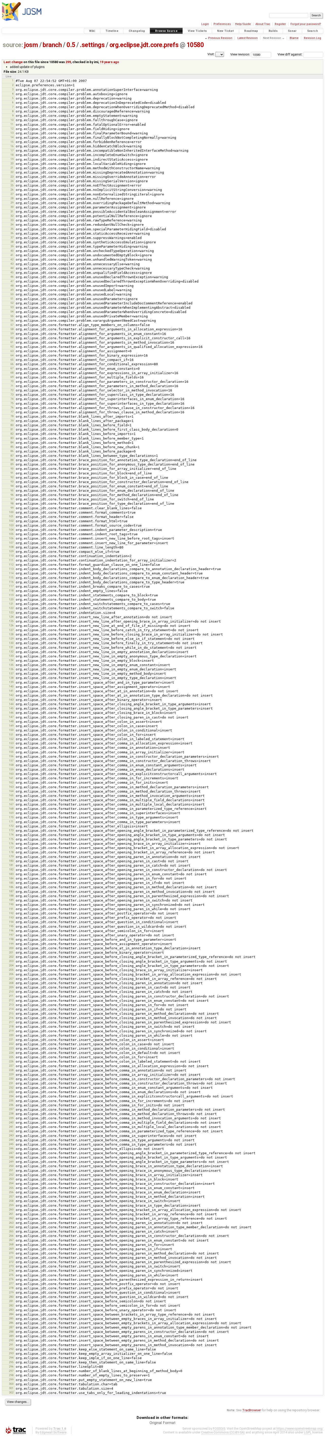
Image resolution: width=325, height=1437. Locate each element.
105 (11, 534)
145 (11, 708)
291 (11, 1344)
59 (11, 333)
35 (11, 229)
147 (11, 717)
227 (11, 1065)
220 (11, 1035)
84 (11, 442)
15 (11, 142)
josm (31, 45)
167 (11, 804)
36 (11, 233)
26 (11, 189)
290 (11, 1340)
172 (11, 826)
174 (11, 834)
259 (11, 1205)
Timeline (111, 31)
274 (11, 1270)
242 (11, 1131)
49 (11, 290)
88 (11, 460)
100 (11, 512)
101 (11, 516)
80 (11, 425)
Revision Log (312, 38)
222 (11, 1044)
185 (11, 882)
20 (11, 163)
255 (11, 1188)
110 (11, 555)
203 (11, 961)
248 (11, 1157)
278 (11, 1288)
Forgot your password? (305, 24)
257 (11, 1196)
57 (11, 325)
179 (11, 856)
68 (11, 372)
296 (11, 1366)
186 (11, 887)
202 (11, 957)
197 (11, 935)
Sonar (292, 31)
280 (11, 1297)
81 (11, 429)
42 (11, 259)
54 (11, 311)
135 (11, 665)
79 (11, 420)
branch (52, 45)
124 (11, 616)
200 (11, 948)
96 (11, 495)
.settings (92, 45)
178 (11, 852)
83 (11, 438)
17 (11, 150)
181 (11, 865)
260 (11, 1209)
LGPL (308, 1432)
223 (11, 1048)
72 (11, 390)
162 (11, 782)
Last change (13, 62)
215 (11, 1013)
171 (11, 821)
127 (11, 630)
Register (280, 24)
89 (11, 464)
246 (11, 1148)
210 (11, 991)
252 (11, 1174)
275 (11, 1275)
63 (11, 351)
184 (11, 878)
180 (11, 861)
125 (11, 621)
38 (11, 242)
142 (11, 695)
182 (11, 869)
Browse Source (166, 31)
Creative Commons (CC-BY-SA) (223, 1432)
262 (11, 1218)
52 (11, 303)
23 (11, 176)
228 (11, 1070)
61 (11, 342)
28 (11, 198)
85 (11, 446)
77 (11, 412)
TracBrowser (251, 1410)
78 (11, 416)
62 (11, 346)
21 (11, 168)
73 (11, 394)
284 (11, 1314)
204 (11, 965)
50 (11, 294)
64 (11, 355)
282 (11, 1305)
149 (11, 725)
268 (11, 1244)
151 (11, 734)
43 (11, 263)
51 (11, 298)
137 (11, 673)
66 (11, 364)
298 (11, 1375)
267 (11, 1240)
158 (11, 765)
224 (11, 1052)
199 (11, 944)
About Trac (262, 24)
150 (11, 730)
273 (11, 1266)
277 (11, 1283)
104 (11, 529)
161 (11, 778)
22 (11, 172)
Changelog (137, 31)
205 (11, 969)
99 (11, 508)
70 (11, 381)
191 (11, 909)
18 (11, 155)
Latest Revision (247, 38)
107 (11, 542)
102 (11, 521)
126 (11, 625)
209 (11, 987)
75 (11, 403)
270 (11, 1253)
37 (11, 237)
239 (11, 1118)
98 (11, 503)
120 (11, 599)
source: (13, 45)
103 (11, 525)
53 (11, 307)
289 (11, 1336)
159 (11, 769)
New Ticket (225, 31)
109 (11, 551)
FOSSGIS (219, 1428)
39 (11, 246)
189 (11, 900)
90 (11, 468)
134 (11, 660)
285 (11, 1318)
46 (11, 276)
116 (11, 582)
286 (11, 1323)
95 (11, 490)
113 (11, 569)
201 (11, 952)
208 (11, 983)
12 (11, 128)
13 (11, 133)
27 (11, 194)
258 (11, 1201)
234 (11, 1096)
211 (11, 996)
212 (11, 1000)
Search (312, 31)
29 (11, 202)
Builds (273, 31)
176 (11, 843)
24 (11, 181)
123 (11, 612)
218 (11, 1026)
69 (11, 377)
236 (11, 1105)
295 (11, 1362)
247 (11, 1153)
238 (11, 1113)
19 (11, 159)
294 (11, 1357)
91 (11, 473)
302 (11, 1392)
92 (11, 477)
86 (11, 451)
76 (11, 407)
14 (11, 137)
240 (11, 1122)
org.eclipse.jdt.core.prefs (143, 45)
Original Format (162, 1422)
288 (11, 1331)
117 (11, 586)
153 (11, 743)
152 (11, 739)
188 (11, 895)
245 (11, 1144)
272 (11, 1262)
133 (11, 656)
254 (11, 1183)
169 (11, 813)
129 (11, 638)
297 (11, 1371)
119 (11, 595)
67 (11, 368)
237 (11, 1109)
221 (11, 1039)
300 (11, 1384)
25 (11, 185)
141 (11, 691)
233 (11, 1092)
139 (11, 682)
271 (11, 1257)
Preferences (222, 24)
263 (11, 1222)
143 (11, 699)
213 (11, 1004)
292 (11, 1349)
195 (11, 926)
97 (11, 499)
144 (11, 704)
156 (11, 756)
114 (11, 573)
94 (11, 486)
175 (11, 839)
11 (11, 124)
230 (11, 1078)
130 (11, 643)
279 (11, 1292)
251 (11, 1170)
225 (11, 1057)
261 (11, 1214)
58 (11, 329)
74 (11, 399)
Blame (294, 38)
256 (11, 1192)
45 (11, 272)
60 (11, 338)
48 (11, 285)
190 (11, 904)
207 (11, 978)
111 (11, 560)
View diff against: (290, 54)
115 (11, 577)
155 (11, 752)
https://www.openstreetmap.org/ (300, 1428)
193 (11, 917)
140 (11, 686)
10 (11, 120)
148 (11, 721)
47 (11, 281)
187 (11, 891)
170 (11, 817)
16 (11, 146)
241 (11, 1127)
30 (11, 207)
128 (11, 634)
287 (11, 1327)
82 (11, 433)
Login (205, 24)
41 (11, 255)
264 (11, 1227)
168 (11, 808)
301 (11, 1388)
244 (11, 1140)
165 (11, 795)
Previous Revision (220, 38)
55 (11, 316)
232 (11, 1087)
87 (11, 455)
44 (11, 268)
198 (11, 939)
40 (11, 250)
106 (11, 538)
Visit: (211, 54)
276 (11, 1279)
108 (11, 547)
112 (11, 564)
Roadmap (251, 31)
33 (11, 220)
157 (11, 760)
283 (11, 1310)
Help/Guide (243, 24)
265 (11, 1231)
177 (11, 848)
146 (11, 712)
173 (11, 830)
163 (11, 786)
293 (11, 1353)
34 (11, 224)
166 (11, 799)
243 (11, 1135)
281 (11, 1301)
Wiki (92, 31)
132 (11, 651)
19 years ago (109, 62)
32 (11, 216)
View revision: (240, 54)
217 (11, 1022)
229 (11, 1074)
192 (11, 913)
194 (11, 922)
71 (11, 386)
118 (11, 590)
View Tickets (197, 31)
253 (11, 1179)
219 (11, 1031)
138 (11, 678)
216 (11, 1018)
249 (11, 1161)
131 (11, 647)
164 (11, 791)
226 (11, 1061)
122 (11, 608)
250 (11, 1166)
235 (11, 1100)
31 (11, 211)
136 (11, 669)
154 (11, 747)
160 (11, 774)
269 (11, 1248)
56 (11, 320)
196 (11, 930)
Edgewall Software (53, 1432)
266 (11, 1235)
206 (11, 974)
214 (11, 1009)
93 (11, 481)
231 (11, 1083)
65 (11, 359)
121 (11, 603)
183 (11, 874)
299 (68, 62)
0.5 (71, 45)
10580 (195, 45)
